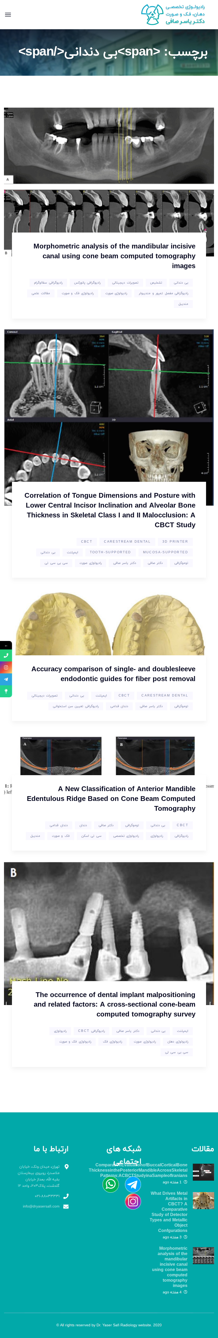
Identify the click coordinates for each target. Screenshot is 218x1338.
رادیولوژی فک (112, 1042)
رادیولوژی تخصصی (126, 836)
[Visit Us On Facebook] (130, 1184)
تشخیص (156, 283)
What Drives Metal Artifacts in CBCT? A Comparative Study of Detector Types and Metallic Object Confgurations (168, 1212)
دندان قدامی (119, 706)
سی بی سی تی (56, 563)
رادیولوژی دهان (177, 1042)
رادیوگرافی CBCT (91, 1031)
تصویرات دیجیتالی (125, 283)
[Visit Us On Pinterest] (108, 1184)
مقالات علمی (41, 293)
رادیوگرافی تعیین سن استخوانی (76, 706)
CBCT (87, 542)
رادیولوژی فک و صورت (78, 293)
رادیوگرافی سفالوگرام (48, 283)
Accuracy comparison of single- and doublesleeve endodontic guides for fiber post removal (113, 674)
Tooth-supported (110, 552)
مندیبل (183, 304)
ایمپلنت (72, 552)
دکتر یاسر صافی (124, 563)
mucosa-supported (165, 552)
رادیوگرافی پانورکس (87, 283)
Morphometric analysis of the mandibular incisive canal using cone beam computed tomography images (114, 256)
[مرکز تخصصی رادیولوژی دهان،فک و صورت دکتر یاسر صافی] (176, 14)
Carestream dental (127, 542)
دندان (83, 825)
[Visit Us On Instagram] (130, 1201)
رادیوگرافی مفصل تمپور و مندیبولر (163, 293)
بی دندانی (181, 283)
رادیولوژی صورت (116, 293)
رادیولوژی (156, 836)
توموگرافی (181, 563)
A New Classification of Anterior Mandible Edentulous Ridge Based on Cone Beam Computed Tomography (111, 799)
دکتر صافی (155, 563)
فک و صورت (61, 836)
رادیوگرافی (181, 836)
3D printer (175, 542)
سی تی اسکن (91, 836)
